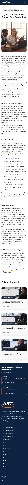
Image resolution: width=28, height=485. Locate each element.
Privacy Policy (4, 477)
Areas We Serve (9, 436)
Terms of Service (5, 473)
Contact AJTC (17, 263)
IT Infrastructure (9, 427)
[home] (6, 3)
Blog (15, 9)
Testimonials (8, 445)
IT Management (9, 430)
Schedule (7, 463)
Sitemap (7, 460)
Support (7, 457)
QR (5, 466)
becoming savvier (18, 83)
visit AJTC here (11, 271)
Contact (7, 451)
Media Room (8, 448)
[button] (25, 2)
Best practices (13, 153)
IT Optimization (9, 433)
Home (11, 9)
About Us (7, 439)
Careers (7, 442)
